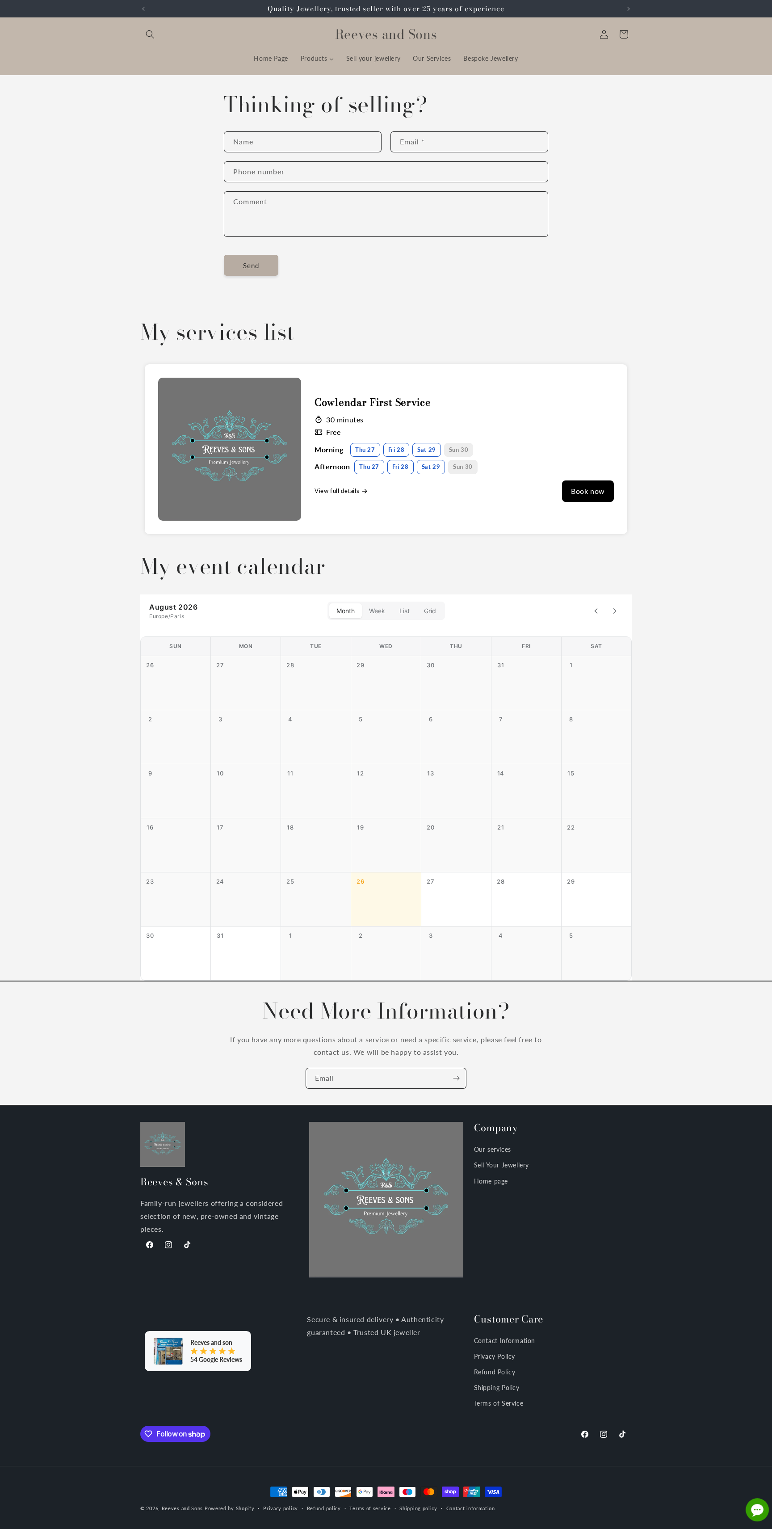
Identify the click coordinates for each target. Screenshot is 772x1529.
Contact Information (504, 1340)
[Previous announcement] (143, 8)
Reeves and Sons (182, 1508)
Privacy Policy (494, 1356)
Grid (430, 611)
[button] (150, 34)
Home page (491, 1181)
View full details (337, 490)
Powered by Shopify (230, 1508)
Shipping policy (418, 1508)
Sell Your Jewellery (501, 1165)
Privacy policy (280, 1508)
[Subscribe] (456, 1078)
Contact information (470, 1508)
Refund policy (324, 1508)
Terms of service (369, 1508)
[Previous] (596, 611)
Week (377, 611)
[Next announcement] (628, 8)
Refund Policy (495, 1372)
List (404, 611)
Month (345, 611)
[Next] (615, 611)
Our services (492, 1149)
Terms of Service (499, 1403)
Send (251, 265)
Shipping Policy (497, 1387)
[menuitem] (271, 58)
